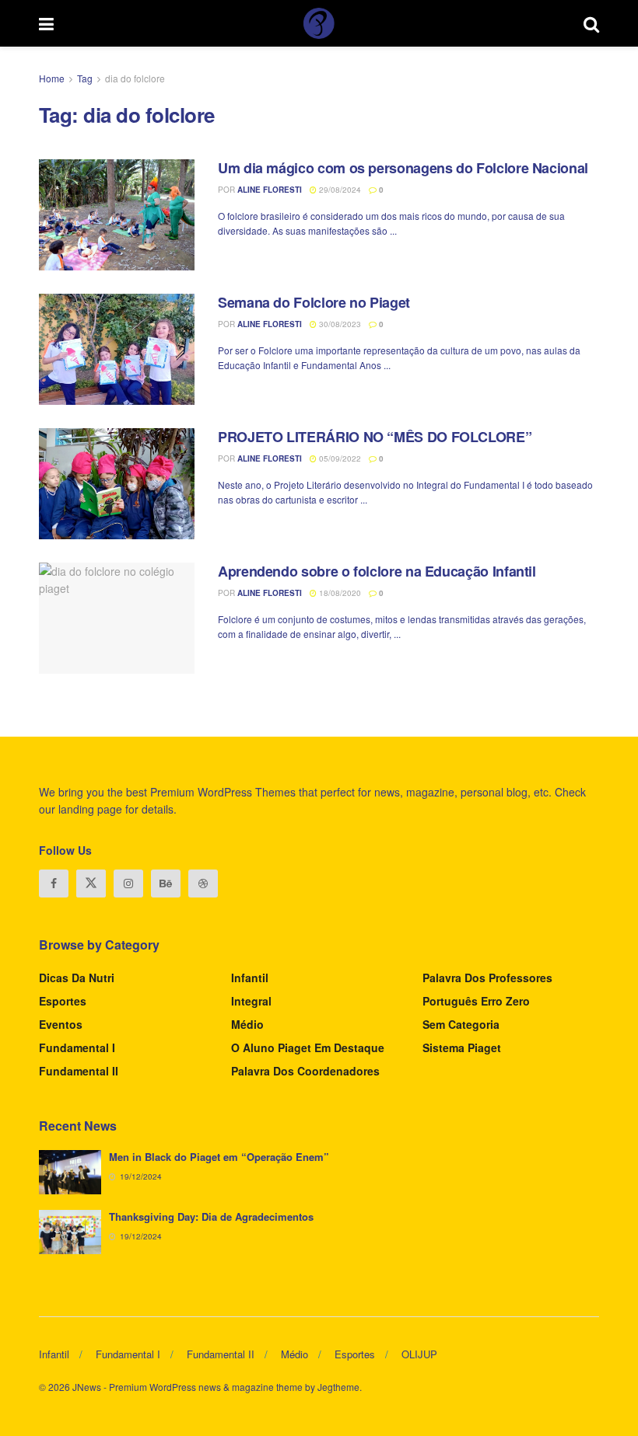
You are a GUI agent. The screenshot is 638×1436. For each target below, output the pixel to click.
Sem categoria (461, 1024)
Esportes (62, 1001)
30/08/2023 (339, 324)
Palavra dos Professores (487, 977)
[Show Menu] (46, 23)
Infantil (249, 977)
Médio (247, 1024)
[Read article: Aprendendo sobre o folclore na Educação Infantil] (117, 618)
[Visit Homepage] (319, 23)
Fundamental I (77, 1047)
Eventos (60, 1024)
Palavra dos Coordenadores (305, 1071)
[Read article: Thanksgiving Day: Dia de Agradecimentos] (70, 1232)
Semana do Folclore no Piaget (314, 302)
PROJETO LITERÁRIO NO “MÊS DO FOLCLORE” (374, 437)
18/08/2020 (339, 592)
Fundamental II (78, 1071)
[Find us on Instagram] (128, 884)
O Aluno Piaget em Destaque (307, 1047)
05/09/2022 (339, 458)
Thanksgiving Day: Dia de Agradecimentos (211, 1216)
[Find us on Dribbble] (203, 884)
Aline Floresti (269, 189)
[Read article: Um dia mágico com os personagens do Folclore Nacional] (117, 214)
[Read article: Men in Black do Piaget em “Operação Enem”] (70, 1172)
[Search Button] (591, 23)
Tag (85, 78)
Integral (251, 1001)
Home (52, 78)
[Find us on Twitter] (91, 884)
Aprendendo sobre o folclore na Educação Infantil (377, 571)
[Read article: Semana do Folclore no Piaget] (117, 349)
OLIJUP (419, 1354)
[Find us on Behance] (166, 884)
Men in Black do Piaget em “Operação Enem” (219, 1156)
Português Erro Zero (476, 1001)
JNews (86, 1386)
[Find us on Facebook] (53, 884)
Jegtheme (338, 1386)
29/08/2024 (339, 189)
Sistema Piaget (461, 1047)
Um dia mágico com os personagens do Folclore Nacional (403, 168)
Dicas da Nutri (76, 977)
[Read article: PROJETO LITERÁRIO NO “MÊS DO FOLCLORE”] (117, 483)
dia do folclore (135, 78)
